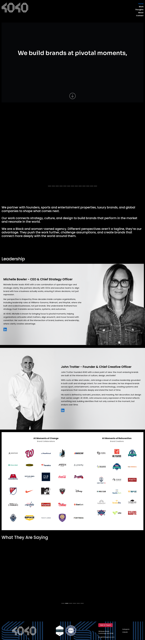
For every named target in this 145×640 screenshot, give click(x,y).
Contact (139, 16)
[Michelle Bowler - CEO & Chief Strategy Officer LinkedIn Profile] (5, 329)
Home (140, 4)
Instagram (126, 629)
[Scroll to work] (72, 96)
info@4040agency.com (106, 637)
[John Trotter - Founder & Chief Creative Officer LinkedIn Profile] (62, 410)
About (140, 13)
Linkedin (125, 632)
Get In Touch (105, 625)
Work (141, 7)
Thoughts (139, 10)
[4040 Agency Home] (15, 7)
